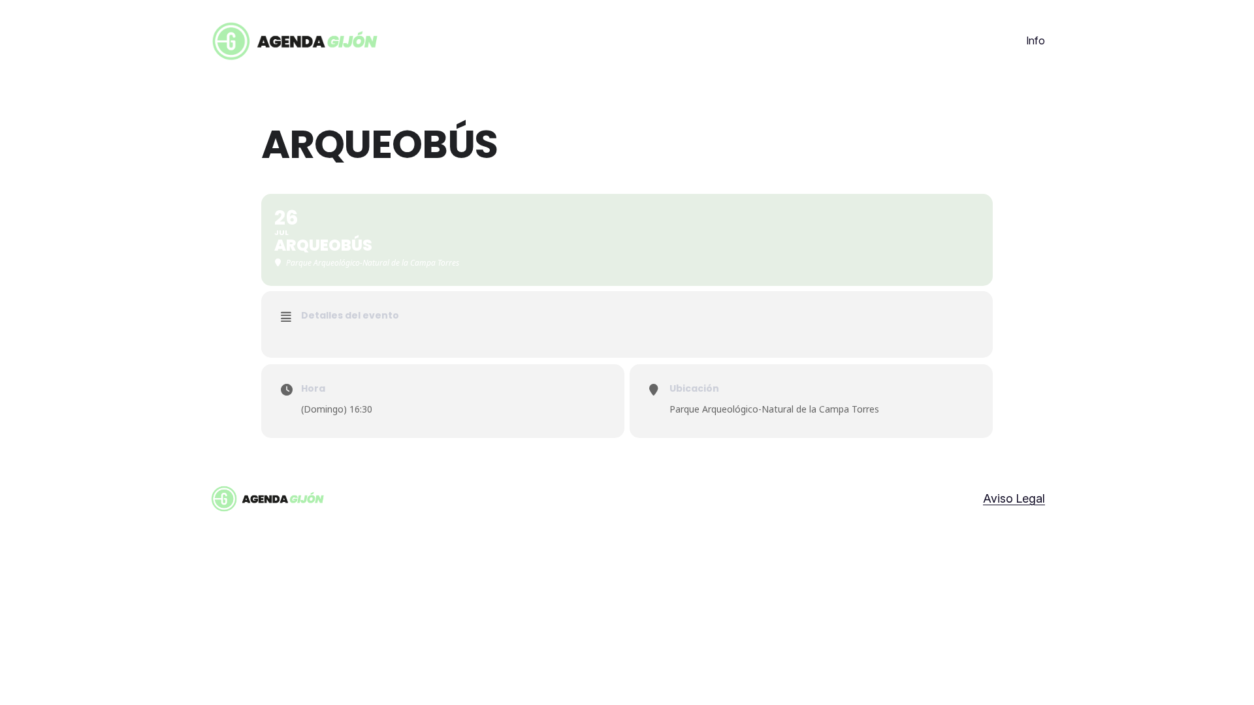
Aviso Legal (1014, 498)
